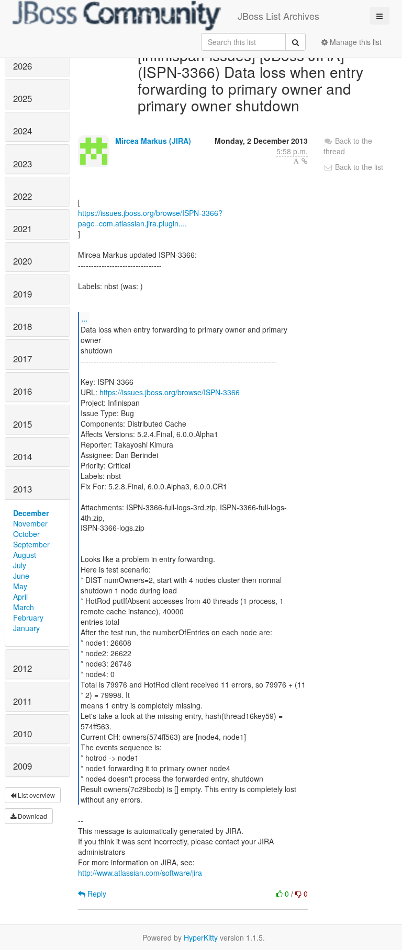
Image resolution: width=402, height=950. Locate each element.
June (21, 575)
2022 (22, 196)
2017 (22, 358)
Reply (95, 893)
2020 (22, 261)
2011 (22, 701)
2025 (22, 98)
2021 (22, 228)
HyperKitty (201, 937)
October (26, 534)
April (20, 596)
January (26, 628)
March (23, 607)
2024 (22, 130)
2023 (22, 163)
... (84, 318)
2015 (22, 424)
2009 (22, 766)
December (31, 513)
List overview (35, 795)
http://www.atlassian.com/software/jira (140, 872)
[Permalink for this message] (305, 161)
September (31, 544)
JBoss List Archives (278, 15)
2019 (22, 294)
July (19, 565)
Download (31, 815)
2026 (22, 66)
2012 (22, 668)
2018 (22, 326)
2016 (22, 391)
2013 (22, 489)
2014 (22, 456)
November (30, 523)
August (24, 555)
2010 (22, 733)
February (28, 617)
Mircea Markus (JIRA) (153, 140)
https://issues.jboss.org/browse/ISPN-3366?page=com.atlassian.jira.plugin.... (150, 218)
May (20, 586)
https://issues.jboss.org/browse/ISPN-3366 (169, 392)
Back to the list (358, 167)
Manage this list (355, 42)
